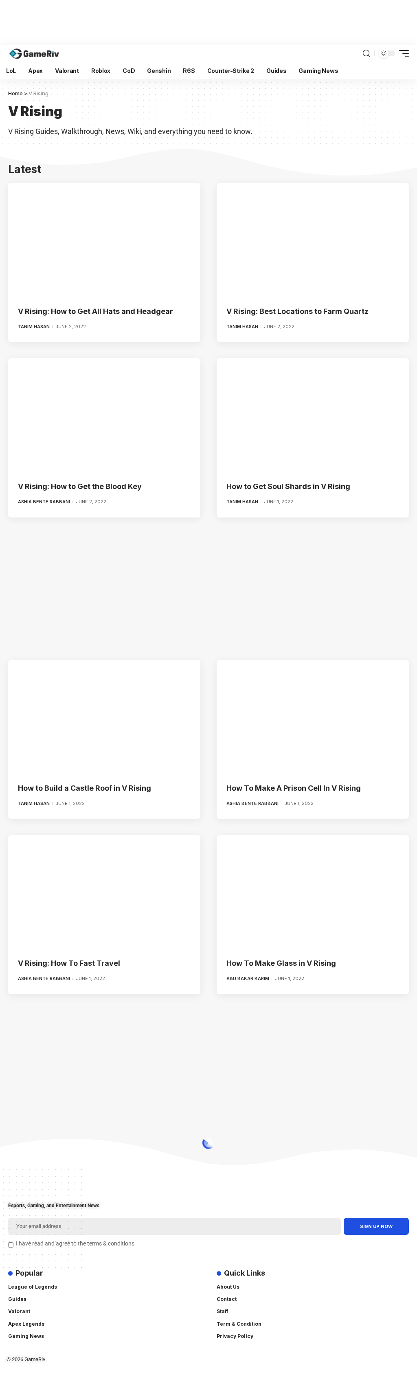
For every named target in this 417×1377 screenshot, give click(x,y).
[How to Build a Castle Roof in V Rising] (104, 717)
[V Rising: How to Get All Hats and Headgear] (104, 240)
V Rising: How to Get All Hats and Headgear (95, 311)
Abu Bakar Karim (247, 978)
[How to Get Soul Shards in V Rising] (313, 416)
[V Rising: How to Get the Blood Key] (104, 416)
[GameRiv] (34, 53)
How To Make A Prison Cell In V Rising (293, 788)
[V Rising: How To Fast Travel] (104, 892)
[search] (366, 53)
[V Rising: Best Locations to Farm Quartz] (313, 240)
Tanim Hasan (34, 326)
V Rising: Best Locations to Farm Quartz (297, 311)
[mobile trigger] (402, 53)
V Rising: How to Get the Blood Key (80, 486)
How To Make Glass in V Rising (281, 963)
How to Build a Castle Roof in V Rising (84, 788)
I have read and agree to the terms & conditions (75, 1243)
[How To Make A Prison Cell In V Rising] (313, 717)
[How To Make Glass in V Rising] (313, 892)
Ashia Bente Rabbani (44, 501)
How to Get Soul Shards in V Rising (288, 486)
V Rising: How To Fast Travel (69, 963)
